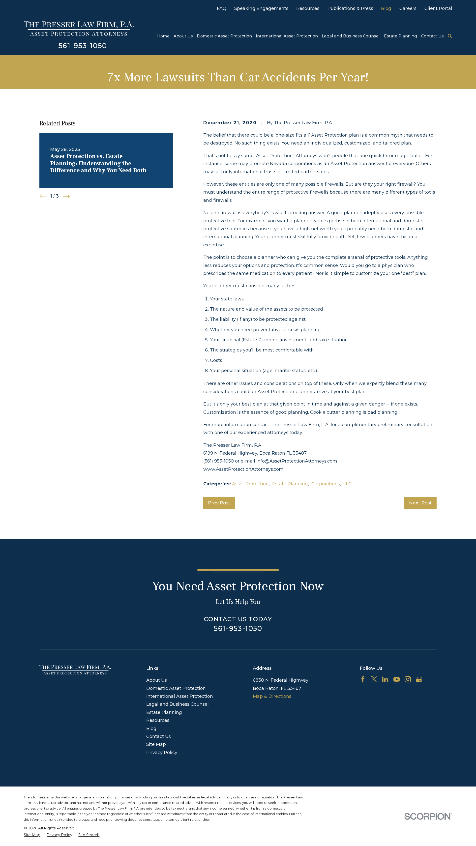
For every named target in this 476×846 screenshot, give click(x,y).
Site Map (156, 744)
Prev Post (219, 503)
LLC (347, 484)
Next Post (420, 503)
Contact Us (158, 736)
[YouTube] (396, 679)
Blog (386, 8)
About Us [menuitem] (183, 35)
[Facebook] (363, 679)
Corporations (325, 484)
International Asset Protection (179, 696)
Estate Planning (290, 484)
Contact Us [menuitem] (432, 35)
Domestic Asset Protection (176, 688)
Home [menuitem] (163, 35)
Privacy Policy (161, 752)
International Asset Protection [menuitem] (287, 35)
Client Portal (438, 8)
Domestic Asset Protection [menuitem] (224, 35)
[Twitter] (374, 679)
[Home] (79, 28)
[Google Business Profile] (419, 679)
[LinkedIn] (385, 679)
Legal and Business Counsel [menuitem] (351, 35)
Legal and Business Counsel (177, 704)
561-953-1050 (83, 45)
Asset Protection (250, 484)
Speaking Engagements (261, 8)
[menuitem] (32, 834)
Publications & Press (350, 8)
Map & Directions (272, 696)
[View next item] (66, 196)
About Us (156, 680)
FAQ (221, 8)
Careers (407, 8)
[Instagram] (408, 679)
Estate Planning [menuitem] (400, 35)
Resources (307, 8)
